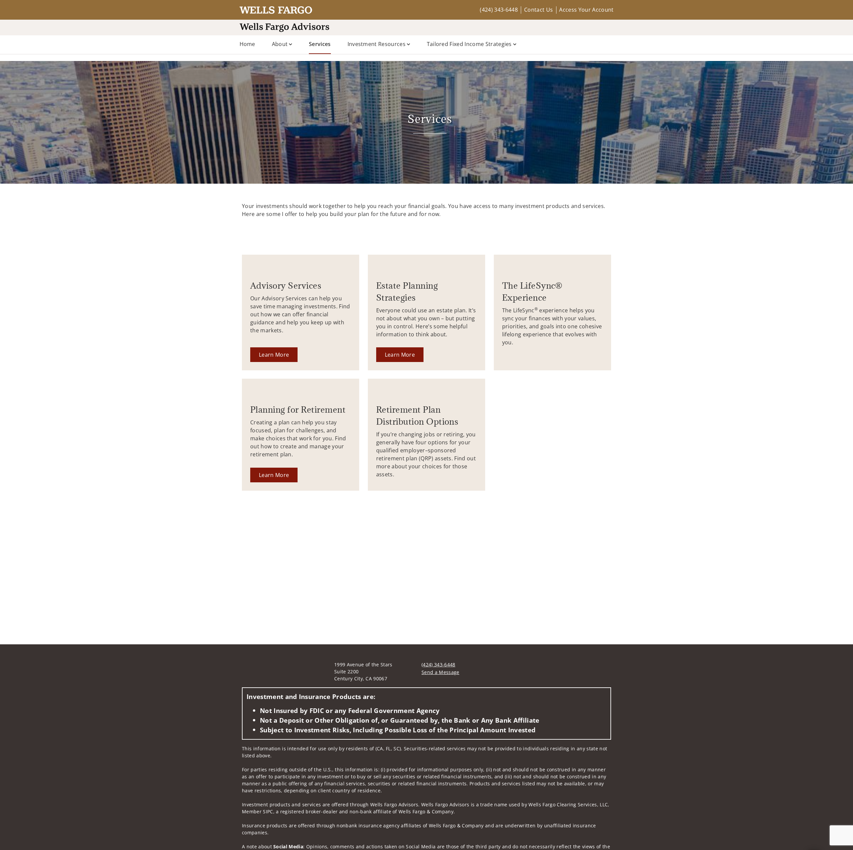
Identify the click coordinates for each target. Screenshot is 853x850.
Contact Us (538, 9)
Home (247, 44)
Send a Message (440, 672)
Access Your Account (586, 9)
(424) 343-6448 (498, 9)
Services (320, 44)
